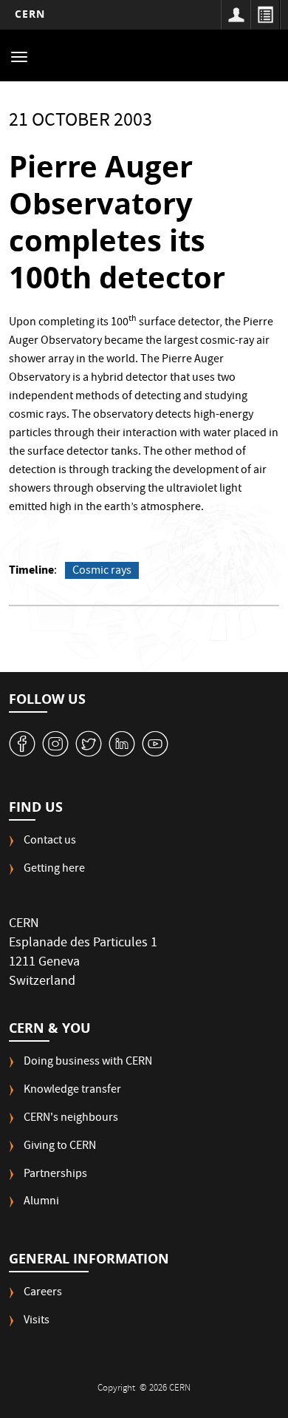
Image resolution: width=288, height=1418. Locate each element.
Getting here (54, 869)
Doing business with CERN (88, 1062)
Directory (265, 15)
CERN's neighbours (71, 1118)
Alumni (41, 1202)
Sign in (235, 15)
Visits (36, 1321)
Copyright (117, 1389)
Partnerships (55, 1175)
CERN (30, 14)
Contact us (50, 841)
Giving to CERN (60, 1147)
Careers (43, 1293)
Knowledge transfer (72, 1090)
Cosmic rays (101, 571)
